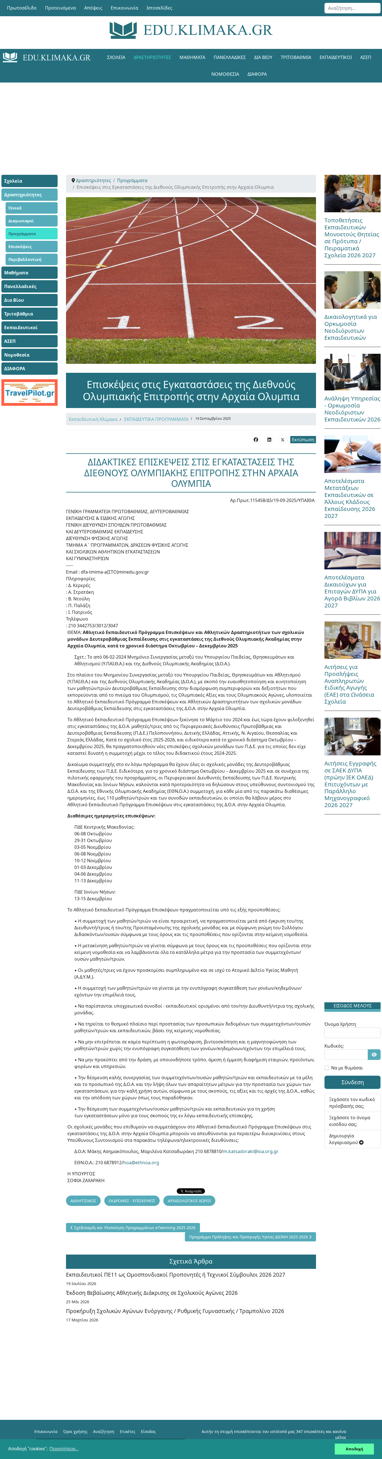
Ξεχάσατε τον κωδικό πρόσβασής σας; (352, 1102)
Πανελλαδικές (230, 57)
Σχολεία (116, 57)
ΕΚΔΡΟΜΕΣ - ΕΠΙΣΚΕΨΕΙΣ (132, 1200)
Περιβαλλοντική (24, 259)
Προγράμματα (22, 233)
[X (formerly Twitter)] (282, 439)
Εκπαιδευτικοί (336, 57)
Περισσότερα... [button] (64, 1448)
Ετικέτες (127, 1431)
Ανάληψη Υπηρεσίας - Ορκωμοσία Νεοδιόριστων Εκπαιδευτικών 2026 (352, 408)
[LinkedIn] (269, 439)
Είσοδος (148, 1431)
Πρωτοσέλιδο (22, 8)
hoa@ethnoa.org (141, 1162)
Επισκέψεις (20, 246)
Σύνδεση (352, 1082)
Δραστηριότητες (152, 57)
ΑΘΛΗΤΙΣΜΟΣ (83, 1200)
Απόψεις (93, 8)
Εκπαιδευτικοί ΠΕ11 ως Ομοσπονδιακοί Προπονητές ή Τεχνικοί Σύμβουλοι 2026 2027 (175, 1274)
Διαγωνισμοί (21, 220)
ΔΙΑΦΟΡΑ (257, 74)
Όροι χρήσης (75, 1431)
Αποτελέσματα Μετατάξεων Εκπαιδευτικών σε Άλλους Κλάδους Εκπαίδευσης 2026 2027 (349, 498)
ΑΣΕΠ (365, 57)
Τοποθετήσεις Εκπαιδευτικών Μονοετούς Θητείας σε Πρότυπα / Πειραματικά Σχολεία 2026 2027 (351, 237)
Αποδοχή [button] (354, 1449)
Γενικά (15, 208)
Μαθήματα (192, 57)
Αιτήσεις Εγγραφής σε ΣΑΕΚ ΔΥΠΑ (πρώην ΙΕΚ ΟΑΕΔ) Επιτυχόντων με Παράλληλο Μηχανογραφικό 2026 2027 (350, 784)
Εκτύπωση (303, 440)
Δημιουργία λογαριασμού (344, 1139)
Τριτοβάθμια (296, 57)
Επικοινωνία (124, 8)
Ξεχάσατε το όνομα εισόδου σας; (349, 1120)
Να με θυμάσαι (347, 1068)
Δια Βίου (263, 57)
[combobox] (352, 8)
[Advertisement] (191, 122)
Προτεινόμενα (60, 8)
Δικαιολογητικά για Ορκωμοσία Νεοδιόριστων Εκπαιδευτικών (350, 327)
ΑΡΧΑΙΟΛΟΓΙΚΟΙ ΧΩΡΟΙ (189, 1200)
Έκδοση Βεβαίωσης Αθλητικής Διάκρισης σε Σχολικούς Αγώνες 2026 (152, 1293)
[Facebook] (256, 439)
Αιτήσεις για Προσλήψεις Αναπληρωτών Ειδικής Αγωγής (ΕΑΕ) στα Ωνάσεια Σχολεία (349, 684)
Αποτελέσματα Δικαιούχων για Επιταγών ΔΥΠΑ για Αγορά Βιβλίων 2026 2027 (352, 591)
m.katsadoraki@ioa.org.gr (251, 1151)
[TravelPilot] (29, 392)
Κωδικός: (334, 1046)
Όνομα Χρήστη (340, 1024)
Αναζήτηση (103, 1431)
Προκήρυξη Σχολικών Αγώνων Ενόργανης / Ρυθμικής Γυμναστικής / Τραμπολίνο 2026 (175, 1311)
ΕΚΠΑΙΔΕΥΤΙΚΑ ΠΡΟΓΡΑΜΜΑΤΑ (156, 419)
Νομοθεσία (225, 74)
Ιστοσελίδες (159, 8)
